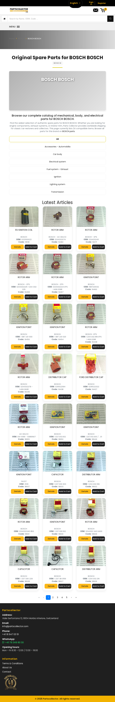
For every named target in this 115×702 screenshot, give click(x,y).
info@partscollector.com (15, 626)
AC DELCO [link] (23, 434)
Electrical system (57, 161)
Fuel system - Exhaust (57, 169)
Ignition (57, 176)
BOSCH (21, 38)
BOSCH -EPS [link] (91, 334)
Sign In (91, 3)
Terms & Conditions (12, 663)
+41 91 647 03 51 (10, 634)
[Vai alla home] (19, 10)
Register (102, 3)
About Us (7, 667)
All (57, 139)
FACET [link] (24, 481)
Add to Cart (31, 247)
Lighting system (57, 184)
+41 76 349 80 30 (14, 642)
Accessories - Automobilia (57, 146)
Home (12, 38)
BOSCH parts (68, 131)
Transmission (57, 191)
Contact (6, 671)
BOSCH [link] (24, 237)
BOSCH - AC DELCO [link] (57, 237)
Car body (57, 154)
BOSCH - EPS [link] (91, 237)
